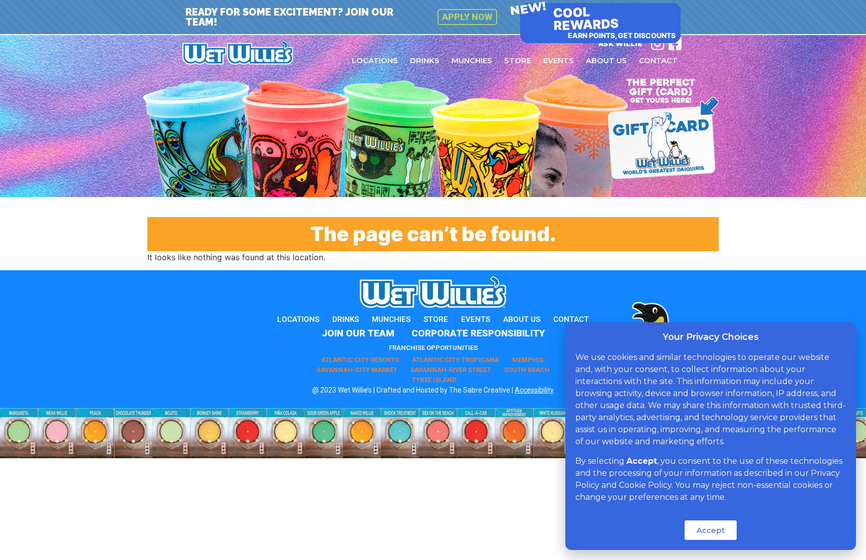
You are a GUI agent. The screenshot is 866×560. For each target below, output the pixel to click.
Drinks (425, 60)
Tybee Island (434, 380)
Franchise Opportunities (433, 347)
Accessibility (534, 390)
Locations (375, 60)
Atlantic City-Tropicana (455, 359)
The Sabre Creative (479, 390)
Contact (658, 60)
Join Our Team (358, 333)
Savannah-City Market (357, 370)
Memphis (527, 359)
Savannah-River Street (450, 370)
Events (558, 60)
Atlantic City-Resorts (360, 359)
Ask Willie (620, 44)
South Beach (527, 370)
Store (517, 60)
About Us (606, 60)
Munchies (472, 60)
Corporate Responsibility (478, 333)
